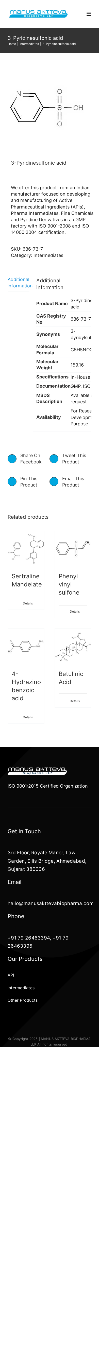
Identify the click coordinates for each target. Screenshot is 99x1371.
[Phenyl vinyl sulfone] (73, 549)
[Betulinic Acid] (73, 647)
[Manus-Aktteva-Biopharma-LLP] (39, 11)
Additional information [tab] (18, 282)
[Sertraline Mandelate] (26, 549)
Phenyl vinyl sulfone (69, 584)
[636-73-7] (49, 109)
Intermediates (48, 255)
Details (28, 603)
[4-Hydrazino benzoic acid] (26, 647)
